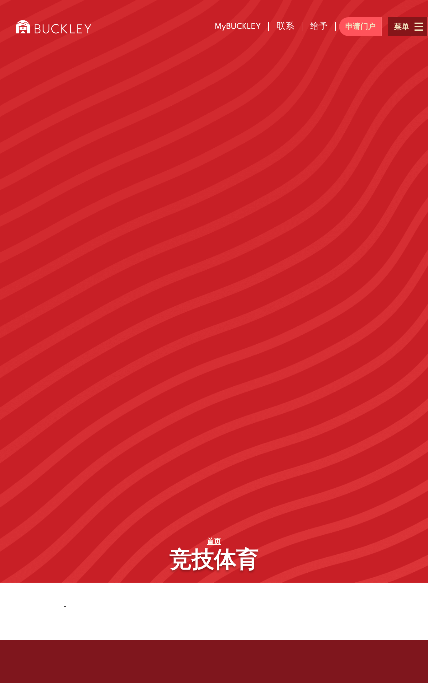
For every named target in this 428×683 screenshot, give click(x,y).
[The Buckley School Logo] (53, 26)
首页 (214, 541)
